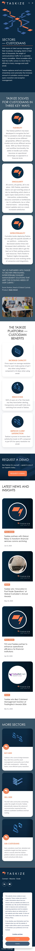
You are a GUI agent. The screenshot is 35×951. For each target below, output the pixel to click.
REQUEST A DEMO (17, 473)
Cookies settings (17, 934)
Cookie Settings (7, 949)
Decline (17, 943)
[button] (29, 3)
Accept (17, 939)
